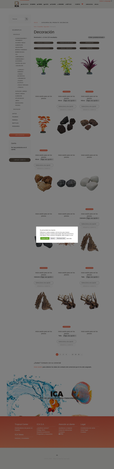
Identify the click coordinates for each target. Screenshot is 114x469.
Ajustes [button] (52, 238)
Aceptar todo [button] (44, 238)
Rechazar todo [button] (61, 238)
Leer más (69, 238)
